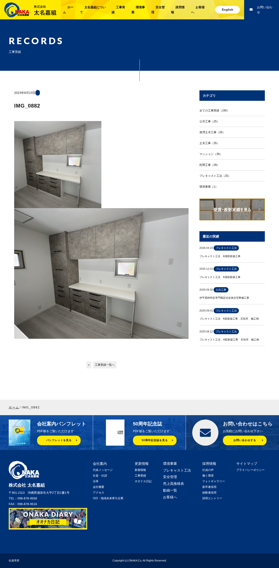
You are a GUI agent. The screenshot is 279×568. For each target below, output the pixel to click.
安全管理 (170, 477)
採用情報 (209, 463)
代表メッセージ (103, 470)
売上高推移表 (173, 483)
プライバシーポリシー (250, 470)
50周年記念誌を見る (155, 440)
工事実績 (140, 475)
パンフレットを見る (59, 440)
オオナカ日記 (143, 481)
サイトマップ (246, 463)
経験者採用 (209, 492)
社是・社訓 (100, 475)
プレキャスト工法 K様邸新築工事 (219, 256)
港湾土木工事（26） (212, 132)
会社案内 (100, 463)
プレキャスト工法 (177, 470)
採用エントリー (212, 498)
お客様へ (170, 497)
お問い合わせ (264, 9)
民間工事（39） (209, 165)
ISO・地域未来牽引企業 (108, 498)
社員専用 (14, 560)
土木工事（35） (209, 143)
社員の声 (208, 470)
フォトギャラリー (213, 481)
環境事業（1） (208, 186)
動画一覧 (170, 490)
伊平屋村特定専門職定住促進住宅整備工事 (224, 297)
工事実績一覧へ (105, 364)
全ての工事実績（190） (214, 110)
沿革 (96, 481)
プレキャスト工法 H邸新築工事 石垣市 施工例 (229, 339)
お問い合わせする (244, 440)
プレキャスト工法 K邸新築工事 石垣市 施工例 (229, 318)
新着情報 (140, 470)
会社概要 (98, 487)
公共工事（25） (209, 121)
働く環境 (208, 475)
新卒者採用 (209, 487)
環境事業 (170, 463)
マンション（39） (210, 154)
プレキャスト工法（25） (215, 175)
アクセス (98, 492)
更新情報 (142, 463)
